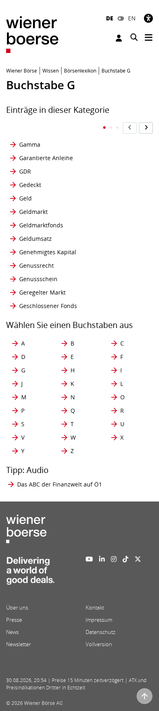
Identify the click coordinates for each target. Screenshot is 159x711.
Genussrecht (36, 265)
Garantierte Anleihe (46, 158)
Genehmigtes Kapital (47, 252)
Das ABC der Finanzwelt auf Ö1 (59, 484)
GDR (25, 171)
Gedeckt (30, 185)
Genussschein (38, 279)
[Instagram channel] (114, 559)
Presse (14, 619)
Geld (25, 198)
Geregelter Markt (42, 292)
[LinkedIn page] (102, 559)
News (12, 632)
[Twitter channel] (138, 559)
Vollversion (99, 644)
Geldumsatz (35, 238)
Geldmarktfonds (41, 225)
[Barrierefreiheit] (148, 18)
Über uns (17, 607)
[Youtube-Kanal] (89, 559)
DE (109, 18)
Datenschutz (100, 632)
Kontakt (95, 607)
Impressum (99, 619)
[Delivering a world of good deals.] (30, 572)
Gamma (29, 144)
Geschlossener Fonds (48, 306)
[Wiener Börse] (32, 34)
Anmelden (120, 38)
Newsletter (18, 644)
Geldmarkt (33, 212)
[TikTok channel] (125, 559)
